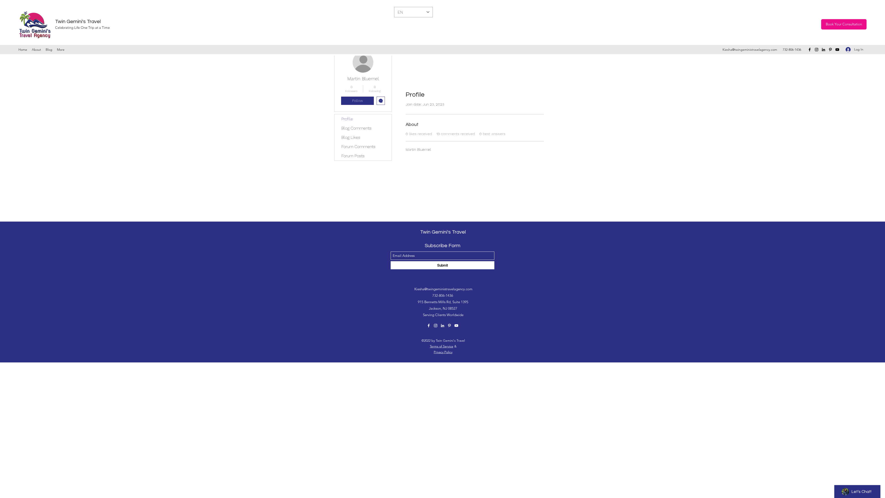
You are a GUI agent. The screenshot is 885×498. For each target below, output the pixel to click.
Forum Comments (358, 146)
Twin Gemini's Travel (78, 21)
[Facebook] (809, 49)
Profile (347, 118)
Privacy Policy (443, 352)
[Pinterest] (830, 49)
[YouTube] (837, 49)
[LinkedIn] (823, 49)
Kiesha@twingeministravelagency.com (750, 49)
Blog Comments (356, 128)
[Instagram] (816, 49)
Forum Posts (353, 155)
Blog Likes (350, 137)
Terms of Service (441, 346)
